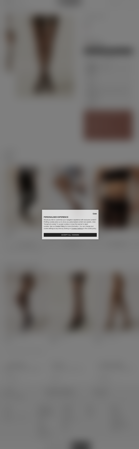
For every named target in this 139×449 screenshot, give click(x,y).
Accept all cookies (70, 235)
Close (95, 213)
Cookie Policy (60, 226)
